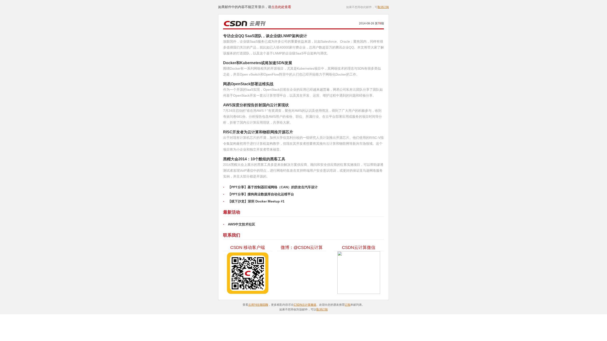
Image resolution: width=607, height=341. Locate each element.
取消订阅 (383, 7)
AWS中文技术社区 (241, 224)
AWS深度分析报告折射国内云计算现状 (256, 105)
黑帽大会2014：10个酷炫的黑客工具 (254, 159)
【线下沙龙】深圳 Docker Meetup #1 (256, 201)
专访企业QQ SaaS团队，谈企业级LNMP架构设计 (265, 36)
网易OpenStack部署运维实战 (248, 84)
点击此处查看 (281, 7)
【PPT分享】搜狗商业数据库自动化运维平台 (261, 194)
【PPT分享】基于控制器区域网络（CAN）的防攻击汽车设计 (273, 187)
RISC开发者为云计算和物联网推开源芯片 (258, 132)
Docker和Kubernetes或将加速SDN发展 (257, 63)
